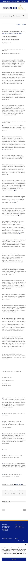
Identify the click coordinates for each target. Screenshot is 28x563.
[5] (14, 202)
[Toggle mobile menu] (25, 11)
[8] (19, 233)
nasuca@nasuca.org (21, 1)
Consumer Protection (18, 484)
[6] (19, 215)
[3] (14, 183)
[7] (8, 229)
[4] (15, 190)
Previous (19, 24)
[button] (25, 545)
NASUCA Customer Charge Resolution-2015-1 (12, 33)
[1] (3, 125)
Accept (14, 559)
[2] (3, 149)
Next (24, 24)
